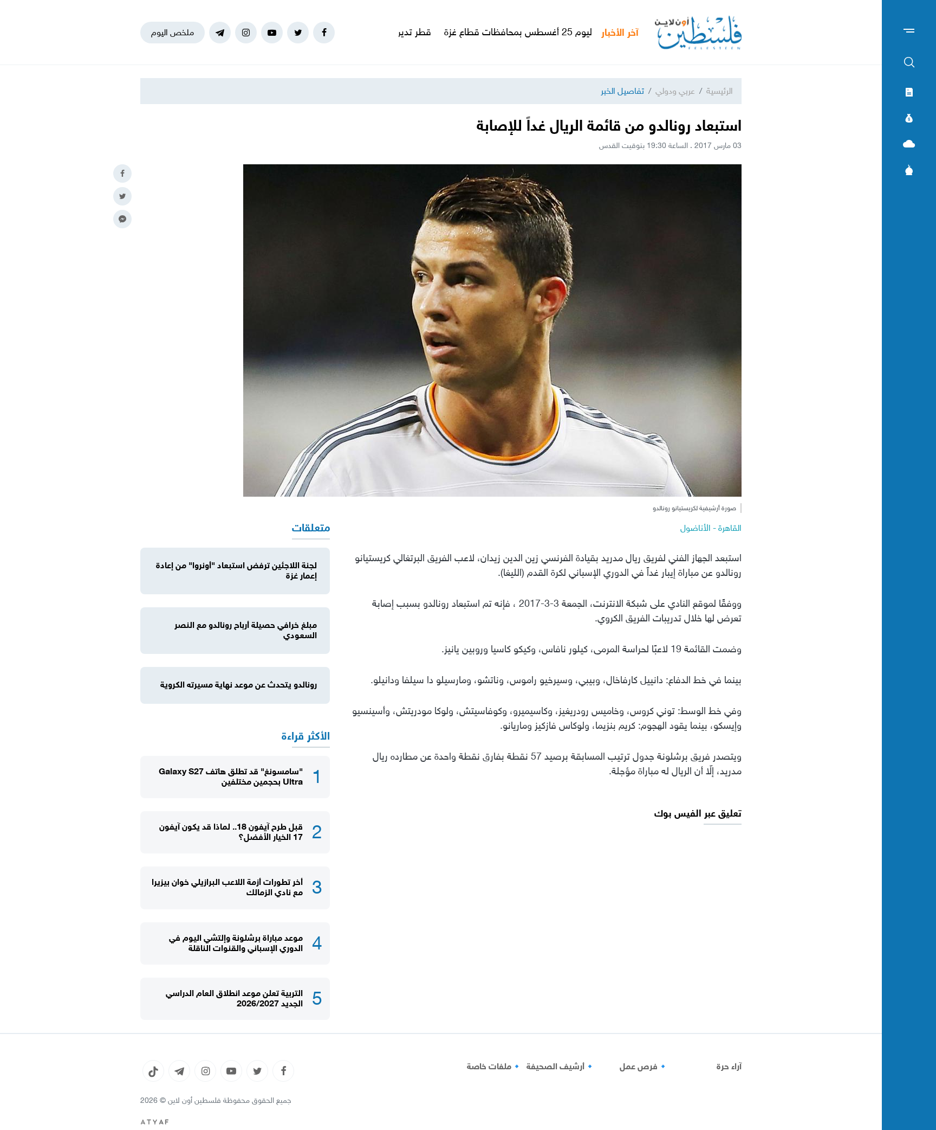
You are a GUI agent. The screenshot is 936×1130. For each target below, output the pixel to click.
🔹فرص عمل (644, 1067)
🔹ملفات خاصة (494, 1067)
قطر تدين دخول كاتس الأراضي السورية (398, 31)
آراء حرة (729, 1067)
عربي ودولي (675, 91)
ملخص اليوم (172, 32)
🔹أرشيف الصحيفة (560, 1067)
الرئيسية (719, 91)
